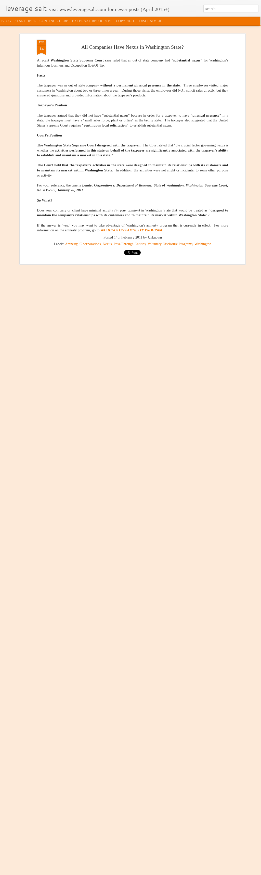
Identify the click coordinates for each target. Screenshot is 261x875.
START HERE (25, 21)
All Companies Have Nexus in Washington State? (132, 47)
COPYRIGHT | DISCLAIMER (138, 21)
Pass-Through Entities (130, 244)
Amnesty (71, 244)
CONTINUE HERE (54, 21)
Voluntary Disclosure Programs (170, 244)
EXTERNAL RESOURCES (92, 21)
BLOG (6, 21)
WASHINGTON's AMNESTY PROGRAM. (131, 230)
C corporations (90, 244)
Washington (202, 244)
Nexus (107, 244)
